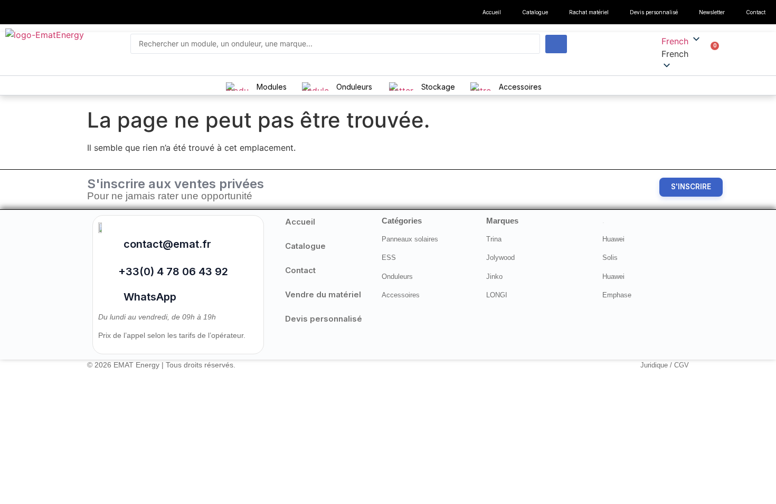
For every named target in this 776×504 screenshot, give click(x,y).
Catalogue (535, 12)
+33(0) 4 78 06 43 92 (173, 271)
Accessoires (520, 86)
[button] (681, 53)
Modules (272, 86)
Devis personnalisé (654, 12)
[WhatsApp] (107, 295)
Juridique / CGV (664, 365)
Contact (755, 12)
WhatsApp (150, 296)
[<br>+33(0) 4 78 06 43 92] (104, 267)
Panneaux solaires (410, 239)
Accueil (491, 12)
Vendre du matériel (323, 294)
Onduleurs (354, 86)
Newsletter (712, 12)
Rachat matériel (589, 12)
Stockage (438, 86)
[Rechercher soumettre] (556, 44)
